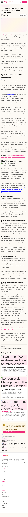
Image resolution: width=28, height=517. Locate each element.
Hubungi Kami (4, 479)
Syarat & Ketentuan (5, 477)
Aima (3, 487)
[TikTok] (7, 466)
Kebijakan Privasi (5, 475)
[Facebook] (2, 466)
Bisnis (3, 473)
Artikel (3, 483)
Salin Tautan (23, 15)
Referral (3, 507)
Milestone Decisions (5, 485)
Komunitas (4, 492)
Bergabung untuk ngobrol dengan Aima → (14, 431)
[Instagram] (5, 466)
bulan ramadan (8, 348)
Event (3, 494)
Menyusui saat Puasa (17, 348)
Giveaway (4, 501)
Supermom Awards (5, 496)
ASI (2, 348)
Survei (3, 505)
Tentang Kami (4, 471)
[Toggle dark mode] (20, 2)
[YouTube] (9, 466)
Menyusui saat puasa (6, 34)
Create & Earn (4, 503)
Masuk (24, 2)
